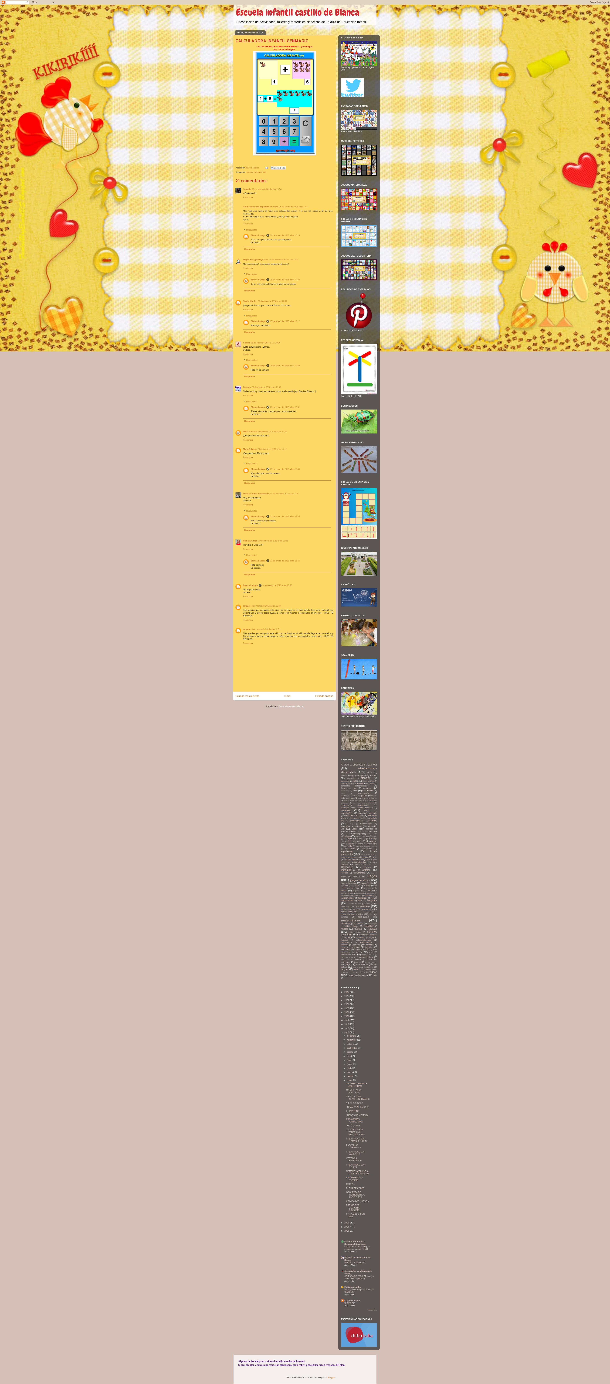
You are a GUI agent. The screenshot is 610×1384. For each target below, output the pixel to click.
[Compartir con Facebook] (281, 167)
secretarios (357, 967)
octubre (350, 1044)
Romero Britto (369, 962)
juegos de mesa (348, 883)
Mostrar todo (372, 1310)
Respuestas (251, 230)
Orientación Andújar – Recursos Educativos (355, 1242)
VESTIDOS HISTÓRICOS (353, 1159)
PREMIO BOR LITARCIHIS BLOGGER (353, 1207)
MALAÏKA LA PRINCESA (355, 1263)
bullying (360, 783)
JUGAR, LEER (353, 1126)
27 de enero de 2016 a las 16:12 (285, 321)
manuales (363, 916)
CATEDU (350, 1184)
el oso (375, 836)
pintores (356, 945)
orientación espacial (368, 935)
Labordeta (360, 893)
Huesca (367, 867)
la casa (367, 886)
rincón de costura (367, 955)
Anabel (246, 343)
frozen (374, 857)
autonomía (345, 781)
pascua (370, 937)
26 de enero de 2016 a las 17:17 (294, 206)
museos (344, 929)
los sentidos (357, 914)
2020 (346, 1016)
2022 (346, 1008)
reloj (371, 952)
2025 (346, 996)
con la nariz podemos (353, 800)
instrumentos (359, 873)
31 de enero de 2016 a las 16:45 (285, 561)
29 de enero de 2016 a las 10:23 (285, 365)
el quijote (348, 839)
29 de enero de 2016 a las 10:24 (285, 280)
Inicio (287, 696)
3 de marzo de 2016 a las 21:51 (266, 629)
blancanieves (347, 783)
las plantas (368, 895)
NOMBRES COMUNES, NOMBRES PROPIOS (357, 1172)
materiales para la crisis (352, 923)
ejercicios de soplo (360, 831)
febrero (350, 1076)
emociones (372, 844)
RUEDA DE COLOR (355, 1188)
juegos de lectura (360, 880)
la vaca (350, 893)
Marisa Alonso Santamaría (256, 493)
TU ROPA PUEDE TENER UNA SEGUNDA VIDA (355, 1132)
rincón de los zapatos (351, 960)
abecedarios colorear (365, 764)
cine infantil (367, 790)
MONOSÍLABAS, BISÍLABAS (354, 1091)
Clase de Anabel (352, 1300)
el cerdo (347, 834)
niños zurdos (355, 932)
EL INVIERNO (352, 1111)
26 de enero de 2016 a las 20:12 (272, 301)
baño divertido (368, 781)
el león (358, 836)
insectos (344, 873)
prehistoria (354, 947)
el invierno (346, 836)
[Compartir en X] (278, 167)
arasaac (373, 775)
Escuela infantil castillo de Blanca (297, 12)
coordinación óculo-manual (355, 805)
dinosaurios (354, 821)
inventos (356, 876)
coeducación (363, 793)
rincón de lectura (365, 957)
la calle (355, 886)
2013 (346, 1231)
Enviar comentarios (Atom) (291, 706)
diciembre (351, 1036)
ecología (351, 824)
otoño (347, 937)
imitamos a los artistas (355, 870)
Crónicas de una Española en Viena (260, 206)
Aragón (361, 775)
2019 (346, 1020)
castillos (344, 791)
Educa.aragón (366, 824)
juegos (250, 172)
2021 (346, 1012)
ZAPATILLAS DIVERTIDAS (353, 1146)
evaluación (350, 849)
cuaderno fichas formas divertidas (357, 808)
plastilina (369, 945)
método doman (352, 926)
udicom (352, 972)
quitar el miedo (361, 950)
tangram (345, 969)
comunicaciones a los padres (354, 796)
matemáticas (260, 172)
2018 (346, 1024)
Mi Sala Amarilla (352, 1287)
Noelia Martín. (250, 301)
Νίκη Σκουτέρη (250, 541)
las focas (344, 896)
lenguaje (372, 900)
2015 (346, 1223)
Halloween (347, 867)
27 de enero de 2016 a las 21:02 (284, 493)
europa (374, 846)
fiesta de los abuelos (349, 857)
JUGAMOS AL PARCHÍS (357, 1107)
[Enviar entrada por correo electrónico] (266, 168)
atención (365, 778)
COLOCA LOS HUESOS (357, 1201)
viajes (362, 972)
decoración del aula (367, 813)
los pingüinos (367, 912)
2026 (346, 992)
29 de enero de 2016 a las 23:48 (273, 541)
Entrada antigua (324, 696)
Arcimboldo (351, 778)
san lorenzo (362, 964)
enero (350, 1080)
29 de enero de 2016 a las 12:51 (285, 407)
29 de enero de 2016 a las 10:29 (285, 235)
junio (349, 1060)
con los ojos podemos (363, 803)
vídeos (373, 972)
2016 (346, 1032)
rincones (357, 962)
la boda (344, 886)
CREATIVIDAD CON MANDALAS (355, 1153)
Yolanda (247, 189)
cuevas (367, 810)
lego (360, 901)
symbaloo (368, 967)
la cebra (367, 888)
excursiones (367, 849)
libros (367, 904)
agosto (350, 1052)
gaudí (368, 859)
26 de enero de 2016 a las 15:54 (266, 189)
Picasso (344, 940)
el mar (366, 836)
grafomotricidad (359, 862)
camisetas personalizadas (354, 786)
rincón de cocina (348, 954)
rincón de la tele (347, 957)
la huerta (367, 891)
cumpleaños (346, 813)
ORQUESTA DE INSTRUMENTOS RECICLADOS (355, 1194)
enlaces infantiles (362, 846)
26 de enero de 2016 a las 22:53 (272, 431)
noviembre (352, 1040)
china (354, 790)
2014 (346, 1227)
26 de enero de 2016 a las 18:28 (283, 260)
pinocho (344, 945)
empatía (348, 846)
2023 (346, 1004)
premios (368, 947)
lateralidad (362, 898)
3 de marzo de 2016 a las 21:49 (266, 606)
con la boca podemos (367, 798)
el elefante (371, 834)
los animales (363, 906)
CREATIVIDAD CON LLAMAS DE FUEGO (357, 1140)
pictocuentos (346, 942)
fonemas (364, 857)
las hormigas (355, 896)
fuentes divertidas (352, 859)
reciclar (359, 952)
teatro (355, 969)
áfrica (369, 772)
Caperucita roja (348, 788)
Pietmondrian (366, 942)
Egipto (354, 829)
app (353, 775)
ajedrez (344, 775)
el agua (373, 831)
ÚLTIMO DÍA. (350, 1303)
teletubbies (367, 969)
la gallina (356, 891)
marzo (350, 1072)
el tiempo (361, 839)
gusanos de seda (364, 864)
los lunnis (356, 909)
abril (349, 1068)
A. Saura (345, 765)
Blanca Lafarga (258, 235)
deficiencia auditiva (354, 815)
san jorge (345, 964)
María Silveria (250, 431)
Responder (248, 197)
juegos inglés (367, 883)
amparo (247, 606)
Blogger (331, 1377)
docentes (372, 820)
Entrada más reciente (247, 696)
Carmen (247, 387)
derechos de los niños (358, 818)
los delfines (345, 909)
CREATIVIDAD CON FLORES (355, 1166)
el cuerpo (357, 834)
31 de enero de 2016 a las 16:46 (277, 585)
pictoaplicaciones (363, 940)
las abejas (370, 893)
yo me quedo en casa (358, 975)
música (358, 928)
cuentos (345, 810)
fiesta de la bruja (367, 854)
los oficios (367, 909)
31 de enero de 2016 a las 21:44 (285, 516)
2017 (346, 1028)
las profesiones (347, 898)
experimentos (347, 851)
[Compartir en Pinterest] (284, 167)
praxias (343, 947)
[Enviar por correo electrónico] (272, 167)
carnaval (367, 788)
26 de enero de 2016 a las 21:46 (266, 387)
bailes (355, 781)
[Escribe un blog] (275, 167)
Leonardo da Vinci (354, 904)
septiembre (352, 1048)
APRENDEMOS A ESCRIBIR (354, 1178)
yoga (375, 975)
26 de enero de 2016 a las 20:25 (265, 343)
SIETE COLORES (354, 1103)
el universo (371, 841)
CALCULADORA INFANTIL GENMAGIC (357, 1097)
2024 (346, 1000)
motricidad (368, 926)
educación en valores (351, 826)
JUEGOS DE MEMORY (357, 1115)
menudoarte (372, 924)
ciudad (343, 793)
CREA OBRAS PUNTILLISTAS (354, 1120)
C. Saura (370, 783)
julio (349, 1056)
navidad (372, 928)
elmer (360, 844)
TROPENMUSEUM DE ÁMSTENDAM (356, 1084)
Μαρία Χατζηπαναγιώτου (255, 260)
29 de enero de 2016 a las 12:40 (285, 469)
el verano (350, 844)
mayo (350, 1064)
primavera (345, 949)
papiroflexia (360, 937)
